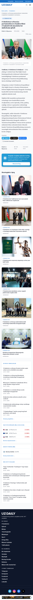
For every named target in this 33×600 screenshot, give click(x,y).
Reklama (4, 562)
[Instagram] (14, 591)
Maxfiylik (4, 556)
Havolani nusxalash (9, 141)
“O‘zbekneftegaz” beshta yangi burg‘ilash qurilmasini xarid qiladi (15, 412)
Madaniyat (5, 534)
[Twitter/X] (23, 591)
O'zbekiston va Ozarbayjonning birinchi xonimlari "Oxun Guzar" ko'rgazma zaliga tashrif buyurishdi (14, 497)
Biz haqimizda (6, 551)
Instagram (5, 573)
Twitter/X (15, 138)
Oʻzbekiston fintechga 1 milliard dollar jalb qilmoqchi (15, 483)
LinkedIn (4, 582)
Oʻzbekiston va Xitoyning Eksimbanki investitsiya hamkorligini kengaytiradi (13, 376)
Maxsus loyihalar (19, 1)
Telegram (6, 138)
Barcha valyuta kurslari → (9, 440)
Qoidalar (4, 554)
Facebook (23, 138)
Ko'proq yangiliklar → (8, 418)
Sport (3, 537)
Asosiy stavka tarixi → (9, 455)
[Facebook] (18, 591)
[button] (26, 4)
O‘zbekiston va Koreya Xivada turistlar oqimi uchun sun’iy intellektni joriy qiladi (15, 369)
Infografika (10, 1)
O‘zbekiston (12, 11)
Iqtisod (4, 526)
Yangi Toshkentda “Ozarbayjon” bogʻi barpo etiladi (15, 467)
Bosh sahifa (5, 11)
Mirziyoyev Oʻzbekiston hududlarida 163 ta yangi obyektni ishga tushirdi (15, 383)
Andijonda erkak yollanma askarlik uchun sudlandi (14, 397)
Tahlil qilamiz (28, 1)
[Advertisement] (16, 597)
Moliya (4, 529)
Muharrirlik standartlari (9, 564)
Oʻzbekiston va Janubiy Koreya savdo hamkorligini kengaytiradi (13, 390)
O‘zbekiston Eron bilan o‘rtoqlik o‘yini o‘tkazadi (16, 490)
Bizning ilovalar (6, 559)
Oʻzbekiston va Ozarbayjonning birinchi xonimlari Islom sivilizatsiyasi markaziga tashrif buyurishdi (16, 475)
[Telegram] (9, 591)
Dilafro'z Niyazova (7, 31)
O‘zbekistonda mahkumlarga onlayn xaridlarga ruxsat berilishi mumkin (16, 405)
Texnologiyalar (6, 532)
